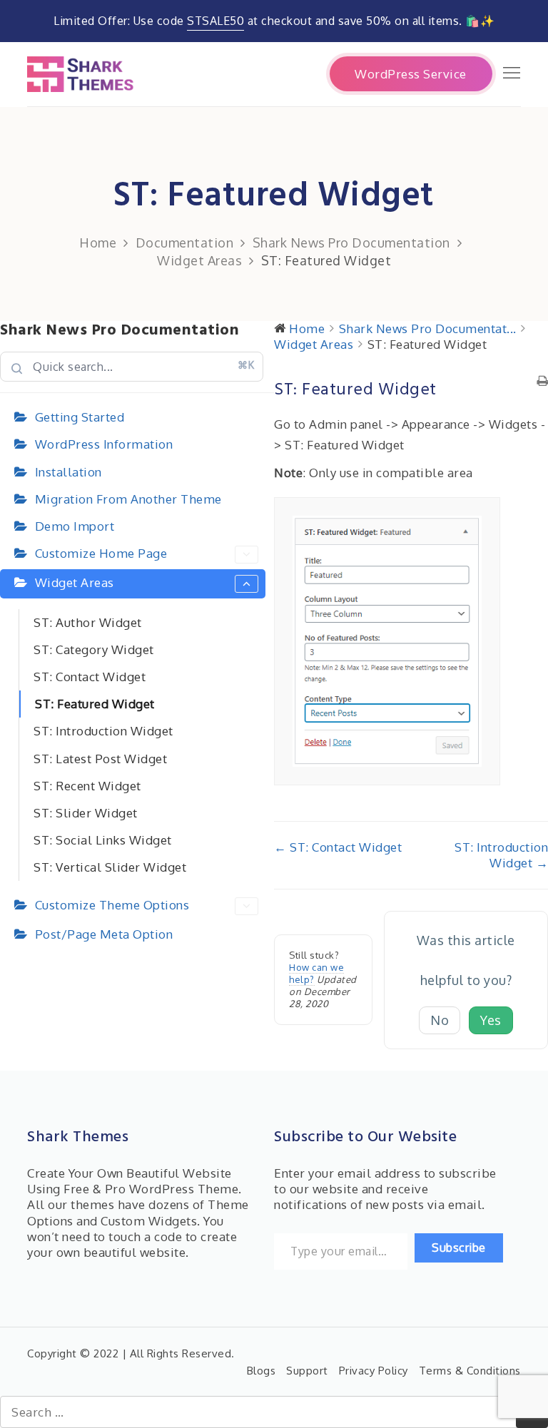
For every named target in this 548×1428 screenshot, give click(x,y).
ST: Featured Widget (95, 703)
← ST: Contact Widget (338, 847)
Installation (68, 471)
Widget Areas (74, 582)
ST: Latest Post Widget (100, 758)
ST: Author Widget (88, 622)
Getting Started (80, 416)
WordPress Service (411, 73)
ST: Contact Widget (90, 676)
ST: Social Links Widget (103, 839)
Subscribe (459, 1247)
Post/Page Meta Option (104, 934)
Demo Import (75, 526)
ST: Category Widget (94, 649)
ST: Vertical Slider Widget (110, 867)
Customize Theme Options (112, 904)
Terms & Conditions (470, 1370)
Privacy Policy (373, 1370)
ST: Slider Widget (86, 812)
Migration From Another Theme (128, 498)
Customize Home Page (101, 553)
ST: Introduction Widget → (501, 855)
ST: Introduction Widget (103, 730)
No (439, 1020)
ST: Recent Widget (87, 785)
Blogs (261, 1370)
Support (307, 1370)
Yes (491, 1020)
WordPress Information (104, 444)
